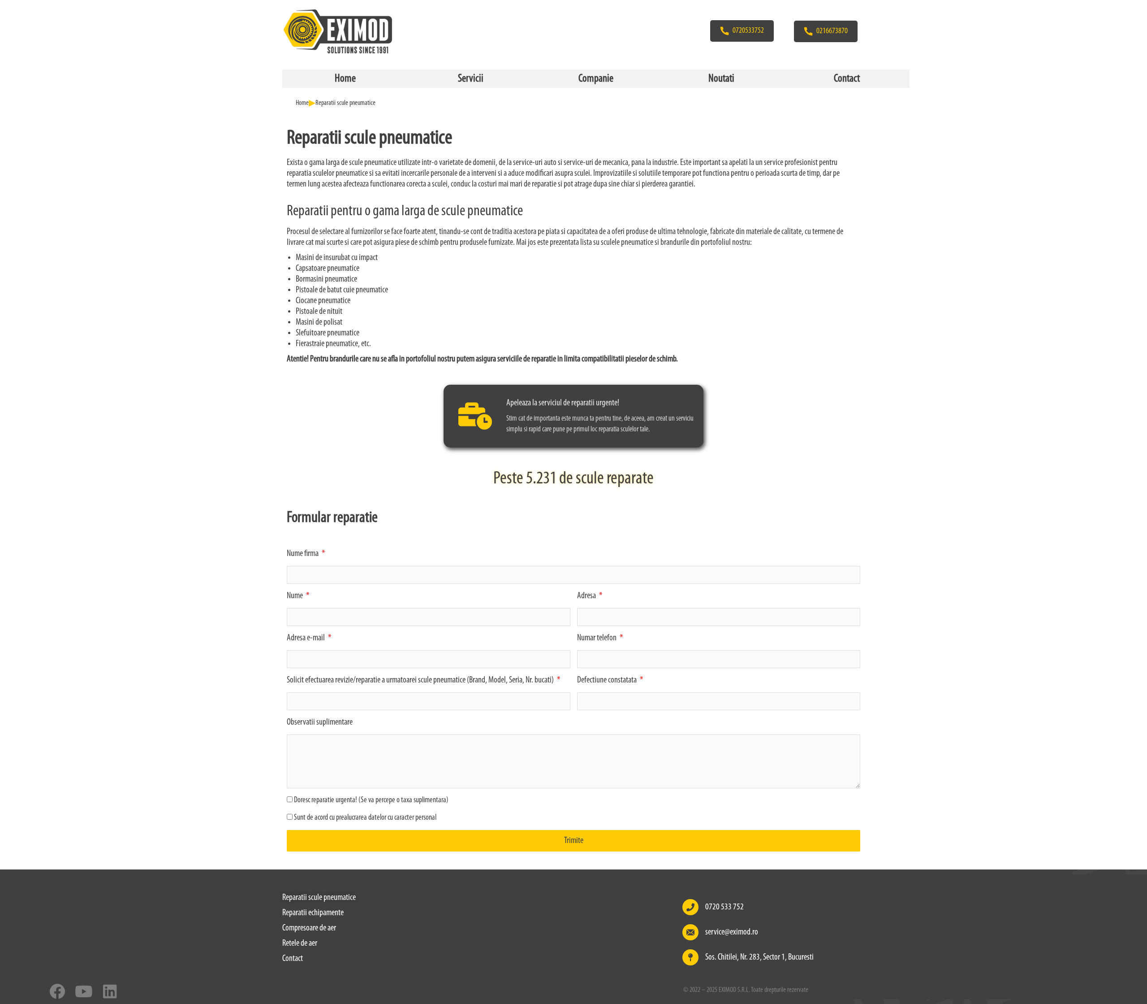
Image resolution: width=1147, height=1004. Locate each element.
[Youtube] (83, 991)
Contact (292, 958)
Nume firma (303, 553)
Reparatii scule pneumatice (319, 897)
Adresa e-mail (306, 638)
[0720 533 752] (690, 907)
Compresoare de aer (309, 928)
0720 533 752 (724, 907)
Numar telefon (597, 638)
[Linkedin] (110, 991)
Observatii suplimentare (320, 722)
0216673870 (832, 31)
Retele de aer (299, 943)
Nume (295, 595)
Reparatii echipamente (313, 912)
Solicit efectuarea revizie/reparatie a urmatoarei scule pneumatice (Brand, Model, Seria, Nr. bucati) (421, 680)
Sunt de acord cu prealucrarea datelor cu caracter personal (365, 818)
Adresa (587, 595)
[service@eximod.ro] (690, 932)
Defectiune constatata (607, 680)
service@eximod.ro (731, 932)
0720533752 (748, 31)
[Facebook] (57, 991)
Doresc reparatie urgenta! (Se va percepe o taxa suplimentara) (371, 800)
